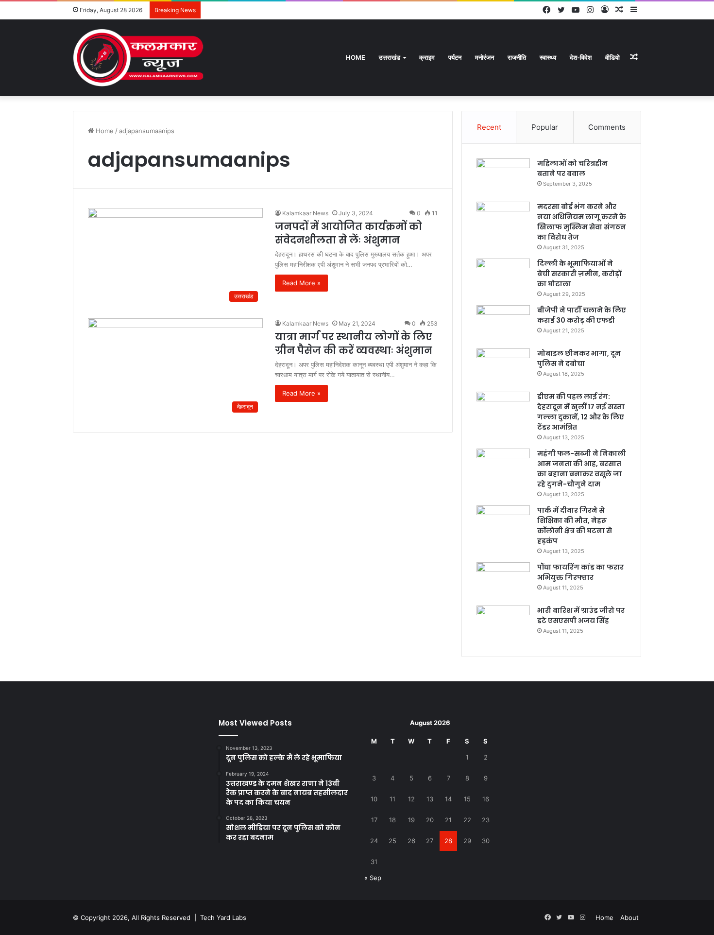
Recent (489, 127)
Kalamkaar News (305, 213)
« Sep (372, 878)
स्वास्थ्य (548, 57)
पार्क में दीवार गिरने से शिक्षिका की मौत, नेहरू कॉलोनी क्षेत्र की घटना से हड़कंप (574, 525)
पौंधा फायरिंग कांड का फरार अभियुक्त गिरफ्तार (580, 572)
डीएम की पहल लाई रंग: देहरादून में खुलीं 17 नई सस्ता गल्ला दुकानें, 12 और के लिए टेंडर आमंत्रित (581, 412)
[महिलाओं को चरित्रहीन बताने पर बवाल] (503, 176)
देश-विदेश (581, 57)
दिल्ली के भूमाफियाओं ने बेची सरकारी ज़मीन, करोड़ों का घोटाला (579, 274)
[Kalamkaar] (138, 58)
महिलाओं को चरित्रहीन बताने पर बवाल (572, 168)
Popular (544, 127)
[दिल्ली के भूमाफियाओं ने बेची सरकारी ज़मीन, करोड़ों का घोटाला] (503, 277)
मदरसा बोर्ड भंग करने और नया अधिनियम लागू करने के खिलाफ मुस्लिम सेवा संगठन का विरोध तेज (581, 222)
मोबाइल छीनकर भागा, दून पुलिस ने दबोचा (579, 358)
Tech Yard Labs (223, 917)
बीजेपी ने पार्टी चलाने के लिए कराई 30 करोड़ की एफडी (581, 315)
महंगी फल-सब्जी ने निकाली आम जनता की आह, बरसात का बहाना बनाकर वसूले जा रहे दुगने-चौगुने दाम (581, 469)
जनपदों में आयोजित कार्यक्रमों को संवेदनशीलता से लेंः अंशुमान (348, 233)
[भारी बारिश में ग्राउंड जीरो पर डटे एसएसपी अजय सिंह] (503, 624)
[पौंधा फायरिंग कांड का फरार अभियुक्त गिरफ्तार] (503, 580)
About (629, 917)
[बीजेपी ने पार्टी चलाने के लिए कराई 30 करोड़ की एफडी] (503, 323)
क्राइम (427, 57)
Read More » (301, 283)
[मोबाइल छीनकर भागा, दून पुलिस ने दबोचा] (503, 366)
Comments (607, 127)
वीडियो (612, 57)
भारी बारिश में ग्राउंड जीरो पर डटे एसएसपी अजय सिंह (581, 615)
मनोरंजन (484, 57)
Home (355, 57)
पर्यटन (454, 57)
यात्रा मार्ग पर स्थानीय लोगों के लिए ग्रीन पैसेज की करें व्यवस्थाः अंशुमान (353, 343)
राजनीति (517, 57)
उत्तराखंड (389, 57)
